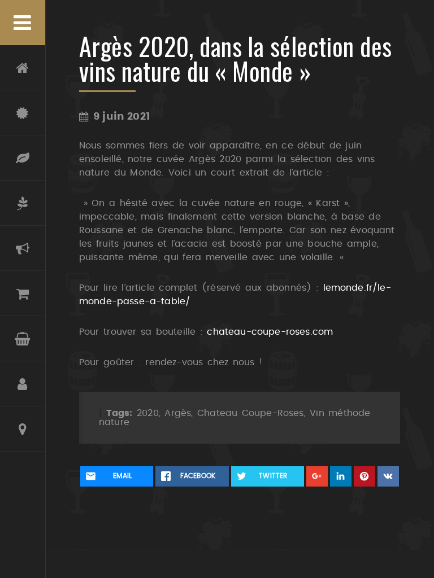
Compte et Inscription (22, 383)
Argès (177, 413)
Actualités (22, 248)
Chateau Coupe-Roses (250, 413)
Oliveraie (22, 203)
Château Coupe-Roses (22, 112)
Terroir (22, 158)
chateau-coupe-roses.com (270, 331)
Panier (22, 338)
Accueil (22, 67)
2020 (148, 413)
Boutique (22, 293)
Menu (22, 22)
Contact (22, 429)
